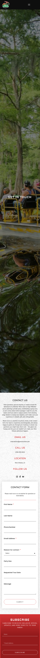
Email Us (20, 437)
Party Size (7, 561)
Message (7, 584)
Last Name (8, 516)
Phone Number (9, 527)
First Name (8, 504)
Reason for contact (12, 550)
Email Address (9, 539)
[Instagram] (17, 477)
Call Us (20, 447)
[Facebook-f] (20, 477)
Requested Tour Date (12, 573)
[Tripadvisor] (23, 477)
